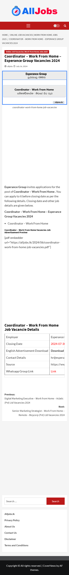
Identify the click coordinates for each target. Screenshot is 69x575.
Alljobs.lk (9, 513)
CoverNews (49, 565)
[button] (27, 26)
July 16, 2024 (21, 66)
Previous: (33, 398)
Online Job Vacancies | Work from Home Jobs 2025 (27, 51)
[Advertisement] (34, 148)
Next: (38, 411)
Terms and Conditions (16, 545)
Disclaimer (10, 539)
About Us (9, 526)
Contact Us (10, 532)
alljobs (10, 66)
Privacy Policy (12, 520)
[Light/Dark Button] (56, 25)
